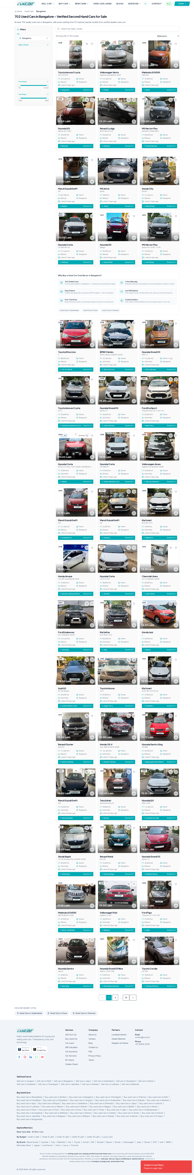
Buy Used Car (71, 1039)
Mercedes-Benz (24, 1145)
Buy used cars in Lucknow (150, 1103)
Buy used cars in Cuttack (105, 1113)
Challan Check (71, 1064)
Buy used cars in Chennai (135, 1097)
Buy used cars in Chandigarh (108, 1097)
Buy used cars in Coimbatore (74, 1103)
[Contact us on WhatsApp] (36, 1057)
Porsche (74, 1145)
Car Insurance (71, 1051)
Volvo (57, 1145)
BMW (168, 1142)
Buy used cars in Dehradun (102, 1103)
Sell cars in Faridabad (26, 1084)
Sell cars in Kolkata (90, 1084)
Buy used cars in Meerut (52, 1106)
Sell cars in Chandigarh (48, 1084)
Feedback (156, 1169)
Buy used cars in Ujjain (117, 1110)
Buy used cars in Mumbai (158, 1100)
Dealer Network (119, 1039)
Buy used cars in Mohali (76, 1106)
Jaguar (37, 1145)
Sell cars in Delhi (44, 1081)
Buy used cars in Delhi (158, 1097)
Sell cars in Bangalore (63, 1081)
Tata (53, 1142)
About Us (92, 1034)
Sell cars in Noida (145, 1081)
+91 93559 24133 (142, 1044)
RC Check (69, 1060)
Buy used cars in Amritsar (56, 1097)
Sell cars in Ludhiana (110, 1084)
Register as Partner (120, 1043)
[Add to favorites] (92, 44)
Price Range (23, 81)
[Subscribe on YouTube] (42, 1057)
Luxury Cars (107, 1137)
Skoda (117, 1142)
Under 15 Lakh (78, 1137)
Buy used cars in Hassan (152, 1113)
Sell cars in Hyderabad (103, 1081)
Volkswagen (128, 1142)
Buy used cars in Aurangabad (29, 1113)
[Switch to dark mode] (145, 3)
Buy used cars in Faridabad (29, 1100)
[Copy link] (92, 65)
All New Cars (38, 1132)
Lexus (65, 1145)
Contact (157, 4)
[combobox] (33, 38)
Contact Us (93, 1047)
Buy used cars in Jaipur (126, 1103)
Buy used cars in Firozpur (152, 1116)
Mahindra (62, 1142)
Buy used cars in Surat (71, 1110)
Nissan (109, 1142)
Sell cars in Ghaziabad (126, 1081)
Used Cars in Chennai (110, 310)
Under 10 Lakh (63, 1137)
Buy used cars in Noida (147, 1106)
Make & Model (23, 44)
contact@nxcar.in (142, 1037)
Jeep (139, 1142)
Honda (86, 1142)
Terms (91, 1060)
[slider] (20, 85)
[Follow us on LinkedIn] (30, 1057)
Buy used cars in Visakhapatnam (143, 1110)
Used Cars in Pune (90, 310)
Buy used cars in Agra (26, 1103)
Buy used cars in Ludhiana (28, 1106)
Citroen (147, 1142)
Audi (161, 1142)
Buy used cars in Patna (27, 1110)
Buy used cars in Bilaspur (79, 1116)
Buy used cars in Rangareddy (29, 1119)
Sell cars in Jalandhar (70, 1084)
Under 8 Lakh (48, 1137)
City (18, 34)
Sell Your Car (71, 1034)
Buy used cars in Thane (94, 1110)
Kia (69, 1142)
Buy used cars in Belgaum (54, 1116)
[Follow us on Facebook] (19, 1057)
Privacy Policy (95, 1056)
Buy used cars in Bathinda (56, 1113)
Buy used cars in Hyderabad (108, 1100)
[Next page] (133, 998)
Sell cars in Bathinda (130, 1084)
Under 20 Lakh (93, 1137)
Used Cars (29, 11)
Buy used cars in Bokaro (81, 1113)
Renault (100, 1142)
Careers (92, 1039)
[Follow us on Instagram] (25, 1057)
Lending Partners (119, 1034)
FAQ (90, 1051)
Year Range (22, 94)
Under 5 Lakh (33, 1137)
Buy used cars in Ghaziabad (55, 1100)
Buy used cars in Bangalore (81, 1097)
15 (126, 997)
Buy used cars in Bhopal (49, 1103)
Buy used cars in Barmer (127, 1116)
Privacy (166, 1169)
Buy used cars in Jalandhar (28, 1116)
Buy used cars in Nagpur (100, 1106)
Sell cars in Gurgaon (25, 1081)
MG (92, 1142)
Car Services (71, 1056)
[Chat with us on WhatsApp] (169, 4)
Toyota (77, 1142)
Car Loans (69, 1043)
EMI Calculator (71, 1047)
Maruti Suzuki (32, 1142)
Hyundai (44, 1142)
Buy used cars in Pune (49, 1110)
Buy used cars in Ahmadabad (29, 1097)
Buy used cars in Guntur (129, 1113)
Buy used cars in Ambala (103, 1116)
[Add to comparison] (87, 44)
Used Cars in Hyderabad (69, 310)
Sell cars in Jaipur (83, 1081)
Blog (91, 1043)
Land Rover (48, 1145)
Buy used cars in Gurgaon (81, 1100)
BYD (155, 1142)
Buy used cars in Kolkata (133, 1100)
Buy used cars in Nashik (124, 1106)
